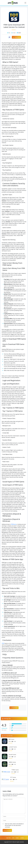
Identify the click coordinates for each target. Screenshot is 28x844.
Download (17, 37)
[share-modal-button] (9, 37)
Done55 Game (12, 754)
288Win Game (12, 762)
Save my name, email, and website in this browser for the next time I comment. (14, 825)
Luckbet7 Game (13, 747)
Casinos (22, 837)
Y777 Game (13, 777)
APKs (13, 837)
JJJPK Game (11, 739)
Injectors (8, 837)
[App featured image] (4, 741)
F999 (3, 643)
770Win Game (15, 770)
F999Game (13, 524)
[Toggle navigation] (25, 2)
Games (17, 837)
